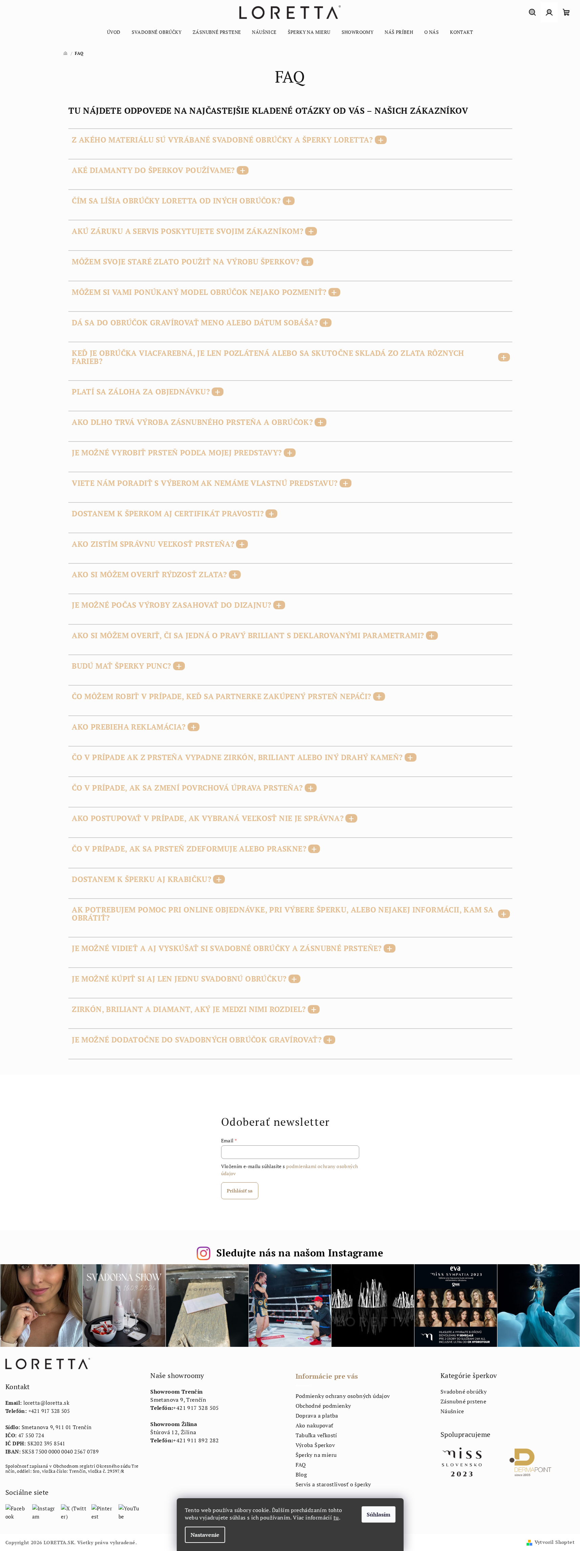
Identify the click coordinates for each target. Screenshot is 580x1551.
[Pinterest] (102, 1511)
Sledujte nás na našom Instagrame (299, 1252)
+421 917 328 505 (49, 1410)
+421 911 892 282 (196, 1440)
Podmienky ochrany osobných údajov (343, 1396)
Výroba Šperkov (315, 1445)
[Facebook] (16, 1511)
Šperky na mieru (316, 1455)
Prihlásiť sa (240, 1190)
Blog (301, 1474)
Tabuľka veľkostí (316, 1435)
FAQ (301, 1464)
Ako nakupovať (315, 1425)
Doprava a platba (317, 1415)
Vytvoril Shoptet (555, 1542)
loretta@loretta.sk (46, 1402)
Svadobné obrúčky (464, 1391)
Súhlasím (378, 1514)
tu (336, 1517)
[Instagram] (44, 1511)
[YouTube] (129, 1511)
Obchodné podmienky (323, 1405)
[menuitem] (114, 32)
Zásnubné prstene (463, 1401)
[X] (74, 1511)
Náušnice (452, 1411)
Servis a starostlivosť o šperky (333, 1484)
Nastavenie (205, 1534)
